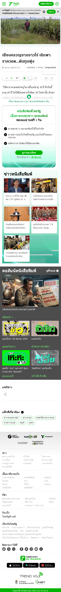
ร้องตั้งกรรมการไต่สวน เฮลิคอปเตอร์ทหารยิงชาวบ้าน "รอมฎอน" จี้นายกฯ (16, 224)
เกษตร (30, 421)
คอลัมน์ (46, 476)
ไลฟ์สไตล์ (6, 486)
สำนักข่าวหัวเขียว (39, 344)
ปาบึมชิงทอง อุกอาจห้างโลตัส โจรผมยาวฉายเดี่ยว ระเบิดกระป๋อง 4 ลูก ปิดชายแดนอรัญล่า (43, 196)
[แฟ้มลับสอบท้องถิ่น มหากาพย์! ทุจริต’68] (30, 288)
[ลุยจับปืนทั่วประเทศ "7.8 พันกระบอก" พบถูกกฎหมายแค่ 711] (44, 211)
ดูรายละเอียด (29, 150)
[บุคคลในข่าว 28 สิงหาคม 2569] (16, 326)
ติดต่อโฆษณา (42, 536)
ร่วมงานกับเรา (17, 526)
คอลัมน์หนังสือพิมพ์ (18, 268)
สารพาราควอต (9, 421)
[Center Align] (58, 12)
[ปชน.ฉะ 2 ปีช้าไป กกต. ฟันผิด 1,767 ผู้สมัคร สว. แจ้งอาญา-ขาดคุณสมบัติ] (17, 183)
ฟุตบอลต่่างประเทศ (9, 497)
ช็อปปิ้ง (5, 511)
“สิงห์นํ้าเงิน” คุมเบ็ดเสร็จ (41, 366)
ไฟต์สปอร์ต (6, 500)
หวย (45, 479)
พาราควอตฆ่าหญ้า (11, 416)
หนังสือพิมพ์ (32, 67)
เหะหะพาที (6, 374)
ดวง (25, 479)
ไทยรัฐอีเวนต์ (8, 515)
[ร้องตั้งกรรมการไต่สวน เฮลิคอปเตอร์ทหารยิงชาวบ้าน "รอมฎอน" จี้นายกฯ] (17, 211)
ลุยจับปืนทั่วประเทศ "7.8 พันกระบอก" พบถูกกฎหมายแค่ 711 (43, 224)
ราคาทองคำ (46, 462)
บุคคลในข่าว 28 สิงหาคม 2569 (15, 337)
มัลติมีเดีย (27, 486)
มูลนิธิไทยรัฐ (44, 526)
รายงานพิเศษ (7, 476)
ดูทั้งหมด (51, 268)
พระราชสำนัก (7, 455)
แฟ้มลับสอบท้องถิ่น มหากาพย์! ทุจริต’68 (18, 307)
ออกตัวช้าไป (36, 337)
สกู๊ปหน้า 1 (7, 315)
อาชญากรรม (7, 462)
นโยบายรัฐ (27, 458)
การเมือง (5, 458)
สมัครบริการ (47, 4)
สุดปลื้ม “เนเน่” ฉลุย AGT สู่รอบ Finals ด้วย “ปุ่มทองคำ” (15, 368)
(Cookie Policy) (34, 13)
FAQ (19, 529)
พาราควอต (26, 416)
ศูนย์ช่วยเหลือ (29, 529)
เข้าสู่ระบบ (35, 155)
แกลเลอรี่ (6, 504)
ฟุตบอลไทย (27, 497)
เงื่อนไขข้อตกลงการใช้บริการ (13, 536)
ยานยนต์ (26, 462)
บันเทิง (4, 479)
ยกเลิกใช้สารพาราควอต (43, 416)
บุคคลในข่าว (7, 344)
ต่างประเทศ (45, 458)
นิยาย (4, 483)
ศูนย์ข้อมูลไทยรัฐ (9, 529)
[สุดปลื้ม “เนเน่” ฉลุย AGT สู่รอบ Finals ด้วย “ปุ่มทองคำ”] (16, 355)
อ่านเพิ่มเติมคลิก (13, 13)
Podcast (47, 483)
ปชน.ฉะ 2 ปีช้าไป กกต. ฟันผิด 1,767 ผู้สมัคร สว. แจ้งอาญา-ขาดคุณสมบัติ (17, 196)
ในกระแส (45, 455)
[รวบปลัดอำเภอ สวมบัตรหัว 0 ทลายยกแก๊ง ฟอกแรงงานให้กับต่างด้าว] (17, 240)
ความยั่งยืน (6, 465)
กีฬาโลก (26, 500)
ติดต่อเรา (31, 536)
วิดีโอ (25, 483)
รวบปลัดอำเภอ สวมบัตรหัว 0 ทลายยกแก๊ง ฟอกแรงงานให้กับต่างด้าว (17, 253)
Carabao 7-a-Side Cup (33, 504)
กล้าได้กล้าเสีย (38, 374)
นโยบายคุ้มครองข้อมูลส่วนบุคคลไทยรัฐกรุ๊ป (19, 533)
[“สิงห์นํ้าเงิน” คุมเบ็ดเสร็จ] (45, 355)
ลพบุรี (22, 421)
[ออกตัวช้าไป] (45, 326)
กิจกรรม (5, 526)
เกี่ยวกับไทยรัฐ (31, 526)
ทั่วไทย (40, 67)
